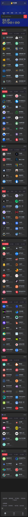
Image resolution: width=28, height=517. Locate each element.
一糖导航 (16, 505)
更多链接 (22, 505)
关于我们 (17, 498)
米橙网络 (10, 505)
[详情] (12, 96)
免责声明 (5, 498)
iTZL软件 (5, 505)
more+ (25, 30)
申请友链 (23, 498)
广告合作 (15, 500)
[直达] (12, 38)
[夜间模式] (25, 508)
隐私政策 (11, 498)
